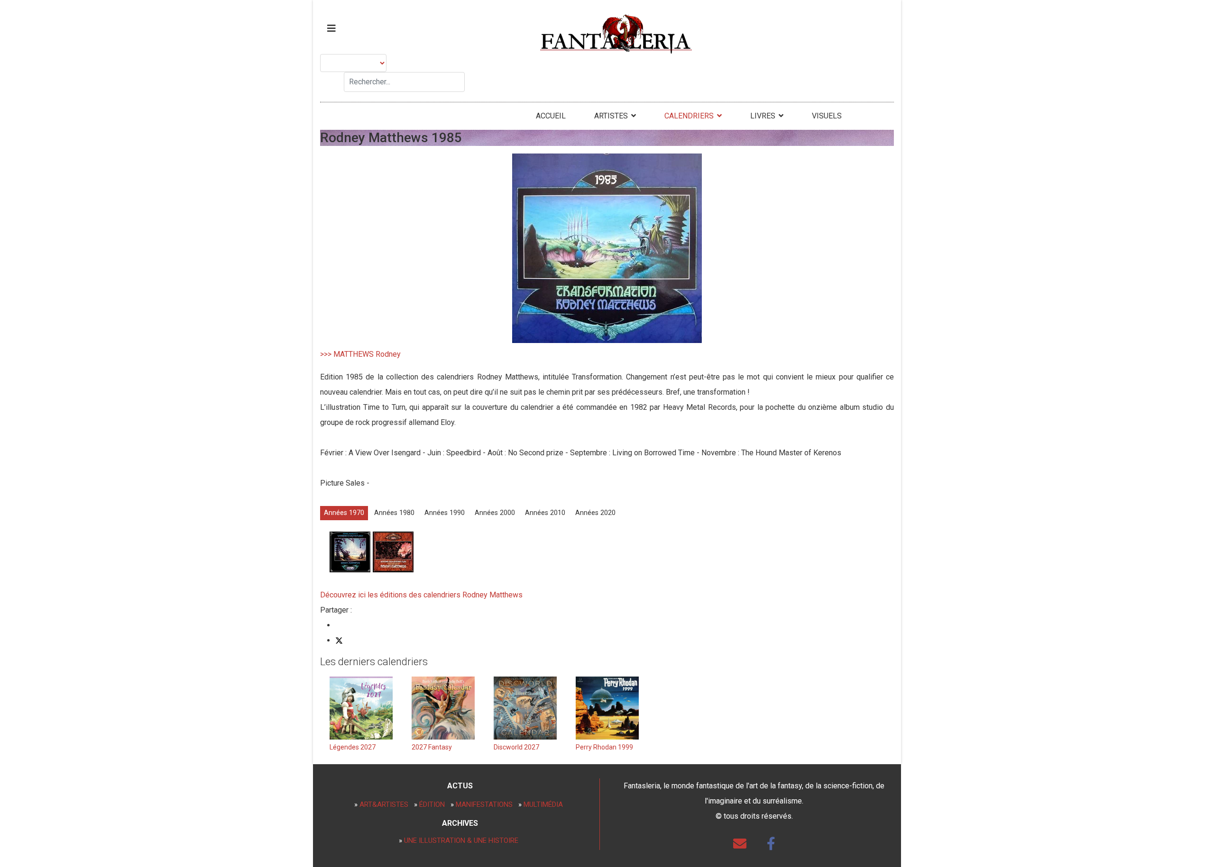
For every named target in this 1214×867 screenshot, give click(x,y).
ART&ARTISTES (383, 804)
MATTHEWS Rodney (367, 354)
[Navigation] (331, 28)
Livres (762, 115)
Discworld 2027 (516, 747)
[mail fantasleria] (740, 844)
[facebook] (771, 844)
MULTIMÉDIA (543, 804)
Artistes (611, 115)
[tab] (344, 513)
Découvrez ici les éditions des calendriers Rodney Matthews (421, 594)
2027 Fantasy (432, 747)
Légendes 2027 (353, 747)
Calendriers (689, 115)
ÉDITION (432, 804)
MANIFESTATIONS (484, 804)
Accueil (551, 115)
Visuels (827, 115)
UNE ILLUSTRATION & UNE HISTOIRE (461, 840)
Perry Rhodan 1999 (604, 747)
